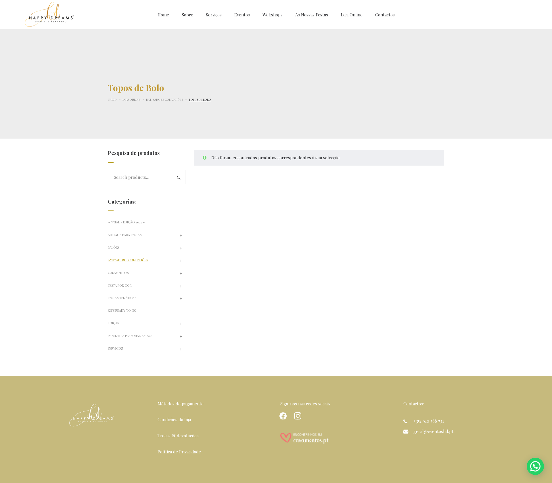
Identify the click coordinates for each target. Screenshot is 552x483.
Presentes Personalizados (130, 336)
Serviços (115, 348)
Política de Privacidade (179, 452)
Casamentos (118, 273)
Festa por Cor (120, 285)
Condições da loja (174, 419)
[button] (535, 466)
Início (112, 99)
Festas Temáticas (122, 298)
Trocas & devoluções (178, 435)
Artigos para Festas (124, 235)
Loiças (113, 323)
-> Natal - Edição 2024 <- (126, 222)
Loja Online (131, 99)
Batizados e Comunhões (164, 99)
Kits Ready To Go (122, 310)
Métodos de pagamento (181, 404)
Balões (113, 247)
